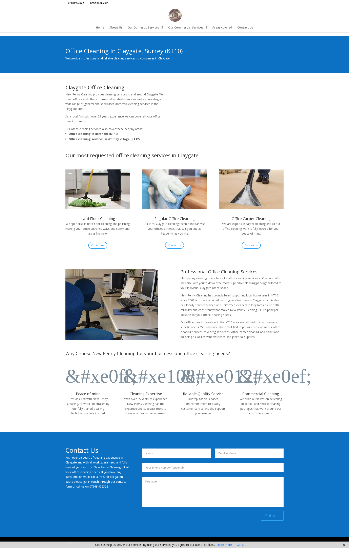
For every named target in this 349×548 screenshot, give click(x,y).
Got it (240, 545)
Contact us (97, 245)
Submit (272, 515)
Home (100, 27)
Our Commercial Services (185, 27)
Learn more (224, 545)
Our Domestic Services (143, 27)
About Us (115, 27)
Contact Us (245, 27)
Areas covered (222, 27)
